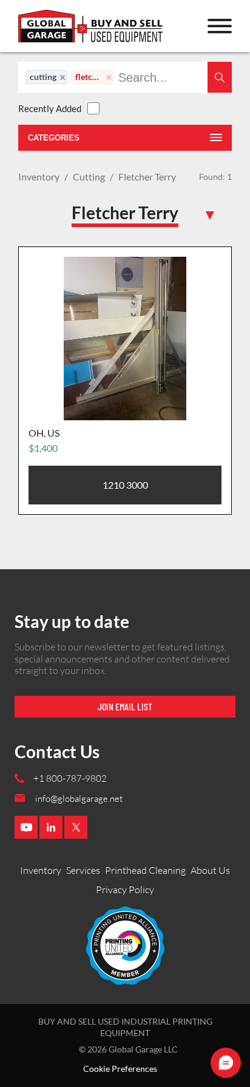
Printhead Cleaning (145, 870)
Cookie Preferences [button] (120, 1069)
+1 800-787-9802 (70, 778)
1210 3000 (125, 485)
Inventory (38, 176)
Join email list (125, 706)
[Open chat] (226, 1063)
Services (83, 870)
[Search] (220, 77)
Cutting (89, 176)
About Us (210, 870)
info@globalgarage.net (79, 798)
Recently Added (49, 108)
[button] (220, 26)
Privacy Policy (125, 890)
